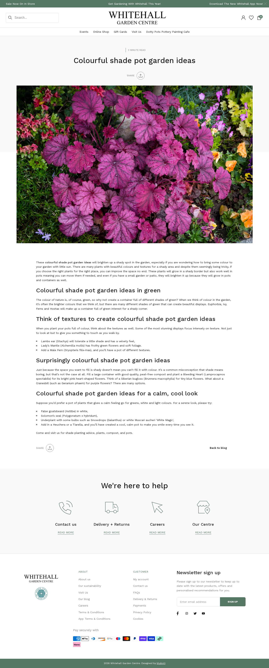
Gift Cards (120, 31)
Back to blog (218, 447)
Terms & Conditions (91, 612)
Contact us (140, 585)
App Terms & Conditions (94, 618)
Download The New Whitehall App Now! (236, 3)
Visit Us (136, 31)
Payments (139, 605)
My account (141, 579)
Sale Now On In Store (20, 3)
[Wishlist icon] (251, 18)
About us (84, 579)
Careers (83, 605)
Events (84, 31)
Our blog (84, 599)
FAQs (136, 592)
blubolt (161, 663)
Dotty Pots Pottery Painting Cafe (168, 31)
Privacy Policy (142, 612)
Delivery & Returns (145, 599)
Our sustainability (89, 585)
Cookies (138, 618)
